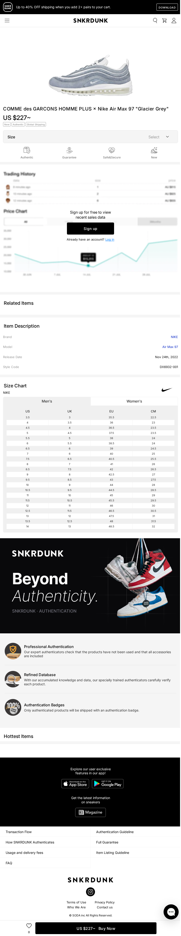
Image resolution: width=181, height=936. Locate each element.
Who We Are (76, 907)
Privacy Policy (105, 902)
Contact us (105, 907)
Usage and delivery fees (24, 853)
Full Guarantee (107, 842)
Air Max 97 (170, 347)
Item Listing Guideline (112, 853)
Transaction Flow (19, 832)
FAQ (9, 863)
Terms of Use (76, 902)
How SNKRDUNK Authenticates (30, 842)
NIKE (174, 337)
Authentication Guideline (115, 832)
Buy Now (96, 928)
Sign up (90, 228)
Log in (109, 239)
